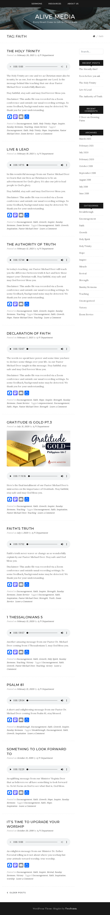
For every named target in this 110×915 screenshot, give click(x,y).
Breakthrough (23, 726)
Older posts (18, 892)
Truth (51, 598)
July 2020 (83, 152)
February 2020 (86, 159)
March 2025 (85, 138)
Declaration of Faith (29, 333)
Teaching (28, 127)
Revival (50, 872)
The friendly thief (88, 69)
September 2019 (87, 173)
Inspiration (53, 130)
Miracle (83, 266)
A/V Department (45, 55)
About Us (73, 3)
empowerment (45, 403)
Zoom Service (40, 127)
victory (49, 665)
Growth (42, 222)
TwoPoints (71, 908)
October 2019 (86, 166)
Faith (35, 123)
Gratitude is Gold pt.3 (29, 422)
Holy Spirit (53, 659)
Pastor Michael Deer (28, 228)
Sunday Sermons (15, 127)
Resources (54, 3)
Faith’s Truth (20, 528)
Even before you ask (89, 76)
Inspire (61, 123)
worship (11, 878)
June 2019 (84, 193)
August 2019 (85, 179)
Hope (54, 123)
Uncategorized (87, 300)
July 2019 (83, 186)
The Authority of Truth (31, 244)
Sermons (37, 3)
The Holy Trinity (23, 51)
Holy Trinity (44, 123)
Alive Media (55, 16)
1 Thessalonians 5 (25, 617)
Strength (57, 400)
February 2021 (86, 145)
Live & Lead (18, 149)
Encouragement (24, 123)
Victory (29, 662)
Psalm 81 (15, 685)
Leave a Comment (43, 133)
